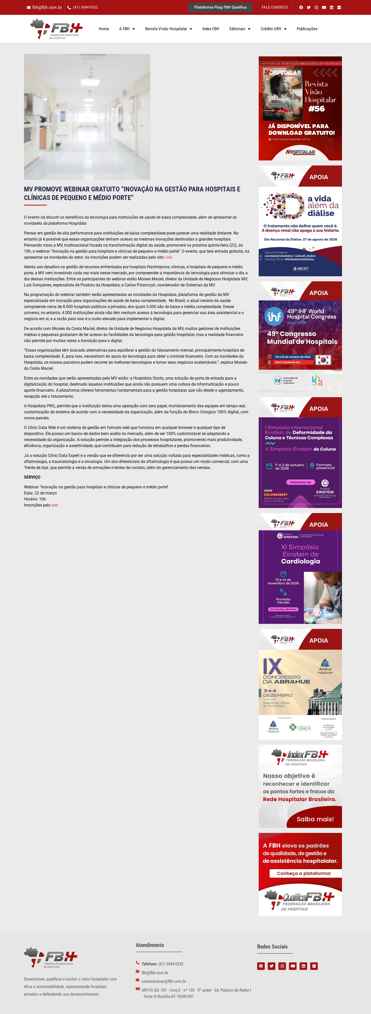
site (55, 505)
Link (168, 257)
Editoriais (237, 28)
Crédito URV (271, 28)
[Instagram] (316, 7)
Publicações (307, 28)
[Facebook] (301, 7)
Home (104, 28)
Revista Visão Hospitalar (166, 28)
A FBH (124, 28)
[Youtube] (324, 7)
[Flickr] (339, 7)
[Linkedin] (331, 7)
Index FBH (210, 28)
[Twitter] (308, 7)
